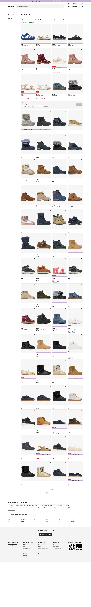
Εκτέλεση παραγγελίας (27, 548)
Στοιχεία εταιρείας (41, 544)
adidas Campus (23, 519)
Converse (47, 523)
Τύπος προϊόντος (55, 19)
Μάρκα (39, 19)
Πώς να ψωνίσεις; (56, 544)
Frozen (9, 521)
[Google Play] (79, 545)
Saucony (34, 517)
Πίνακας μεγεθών (56, 546)
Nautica (47, 519)
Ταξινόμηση (23, 19)
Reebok (9, 519)
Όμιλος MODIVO (41, 546)
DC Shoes (22, 521)
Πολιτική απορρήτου (34, 559)
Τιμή (30, 19)
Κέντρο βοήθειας (26, 555)
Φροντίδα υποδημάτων (57, 548)
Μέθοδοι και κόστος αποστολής (28, 544)
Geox (34, 519)
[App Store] (79, 547)
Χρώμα (44, 19)
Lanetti (59, 521)
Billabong (59, 517)
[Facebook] (15, 545)
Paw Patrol (72, 519)
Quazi (72, 517)
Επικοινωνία (25, 553)
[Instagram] (9, 545)
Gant (34, 521)
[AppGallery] (79, 549)
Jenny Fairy (48, 517)
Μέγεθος (34, 19)
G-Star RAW (10, 517)
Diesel (59, 519)
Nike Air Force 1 (23, 517)
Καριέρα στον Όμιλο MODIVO (43, 548)
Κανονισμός (18, 559)
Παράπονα (25, 551)
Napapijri (72, 521)
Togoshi (47, 521)
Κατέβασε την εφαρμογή (75, 3)
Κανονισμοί (40, 553)
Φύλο (61, 19)
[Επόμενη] (88, 1)
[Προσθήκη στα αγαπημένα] (34, 25)
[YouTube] (12, 545)
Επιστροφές (25, 546)
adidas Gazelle (60, 523)
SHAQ (22, 523)
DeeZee (34, 523)
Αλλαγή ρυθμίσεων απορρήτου (25, 559)
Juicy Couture (10, 523)
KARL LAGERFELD (74, 523)
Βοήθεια (81, 3)
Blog (69, 3)
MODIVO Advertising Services (43, 551)
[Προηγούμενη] (3, 1)
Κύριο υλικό (49, 19)
